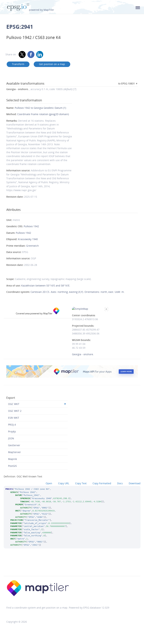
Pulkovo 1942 (31, 226)
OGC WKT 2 (14, 411)
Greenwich (32, 245)
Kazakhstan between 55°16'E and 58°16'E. (45, 285)
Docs (120, 483)
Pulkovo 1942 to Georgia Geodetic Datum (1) (40, 107)
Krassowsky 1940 (28, 239)
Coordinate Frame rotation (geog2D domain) (43, 114)
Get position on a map (52, 64)
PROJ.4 (12, 424)
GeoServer (14, 445)
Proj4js (12, 431)
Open (49, 483)
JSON (11, 438)
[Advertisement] (72, 567)
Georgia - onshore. (83, 354)
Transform (18, 64)
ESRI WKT (13, 417)
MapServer (14, 452)
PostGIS (12, 466)
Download (134, 483)
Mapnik (12, 459)
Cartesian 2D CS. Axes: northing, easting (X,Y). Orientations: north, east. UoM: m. (78, 292)
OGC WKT (13, 404)
